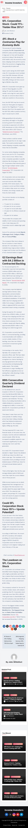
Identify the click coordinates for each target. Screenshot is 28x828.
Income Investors (13, 3)
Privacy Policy (7, 825)
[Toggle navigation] (2, 2)
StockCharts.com (19, 555)
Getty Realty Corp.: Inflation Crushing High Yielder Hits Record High (13, 781)
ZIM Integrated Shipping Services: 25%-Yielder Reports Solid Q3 (14, 714)
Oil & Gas (13, 677)
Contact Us (21, 825)
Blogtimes (22, 820)
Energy (6, 677)
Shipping (5, 17)
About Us (14, 825)
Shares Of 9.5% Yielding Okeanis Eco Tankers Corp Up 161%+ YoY (13, 682)
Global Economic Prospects (11, 132)
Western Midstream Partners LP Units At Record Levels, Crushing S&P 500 (13, 797)
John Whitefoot (11, 30)
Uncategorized (18, 744)
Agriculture (8, 744)
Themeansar (14, 822)
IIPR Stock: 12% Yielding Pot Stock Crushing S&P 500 (13, 747)
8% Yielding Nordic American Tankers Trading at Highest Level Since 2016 (13, 699)
